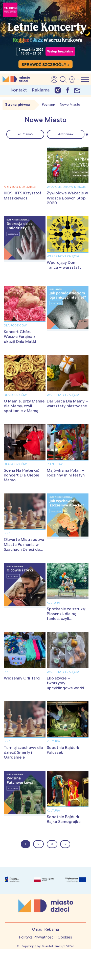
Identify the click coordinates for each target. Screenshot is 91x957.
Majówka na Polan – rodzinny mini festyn (66, 472)
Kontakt (19, 90)
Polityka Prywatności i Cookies (45, 937)
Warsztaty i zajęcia (63, 256)
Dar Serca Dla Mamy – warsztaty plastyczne (67, 403)
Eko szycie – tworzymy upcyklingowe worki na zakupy (65, 685)
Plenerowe (55, 464)
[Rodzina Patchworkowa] (25, 793)
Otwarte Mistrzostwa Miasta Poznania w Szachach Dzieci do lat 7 (24, 547)
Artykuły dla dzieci (20, 187)
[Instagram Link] (58, 90)
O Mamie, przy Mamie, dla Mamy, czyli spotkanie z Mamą (25, 406)
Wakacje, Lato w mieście (66, 187)
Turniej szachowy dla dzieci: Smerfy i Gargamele (23, 752)
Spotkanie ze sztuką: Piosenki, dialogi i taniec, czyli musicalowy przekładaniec (66, 618)
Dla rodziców (15, 325)
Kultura (53, 602)
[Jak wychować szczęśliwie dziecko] (67, 516)
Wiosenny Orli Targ (22, 678)
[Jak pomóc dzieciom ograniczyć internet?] (67, 308)
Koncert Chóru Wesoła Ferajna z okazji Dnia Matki (20, 336)
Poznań (47, 104)
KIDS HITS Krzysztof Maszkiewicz (22, 195)
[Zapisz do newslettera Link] (77, 90)
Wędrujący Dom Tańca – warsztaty (64, 265)
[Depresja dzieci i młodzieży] (25, 239)
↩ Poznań (25, 134)
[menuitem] (25, 134)
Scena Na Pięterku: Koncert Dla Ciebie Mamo (21, 475)
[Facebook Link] (67, 90)
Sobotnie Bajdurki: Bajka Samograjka (64, 819)
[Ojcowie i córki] (25, 585)
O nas (37, 929)
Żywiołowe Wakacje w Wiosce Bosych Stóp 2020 (67, 198)
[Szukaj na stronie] (63, 79)
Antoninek (66, 134)
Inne (7, 533)
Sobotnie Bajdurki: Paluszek (64, 750)
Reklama (41, 90)
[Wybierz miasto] (74, 79)
